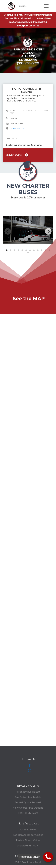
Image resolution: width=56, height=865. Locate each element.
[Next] (48, 231)
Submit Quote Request (28, 802)
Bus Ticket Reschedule (28, 797)
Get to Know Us (28, 829)
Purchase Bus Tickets (28, 791)
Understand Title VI (28, 845)
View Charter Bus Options (28, 807)
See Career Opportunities (28, 835)
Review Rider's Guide (28, 840)
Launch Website (17, 128)
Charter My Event (28, 813)
